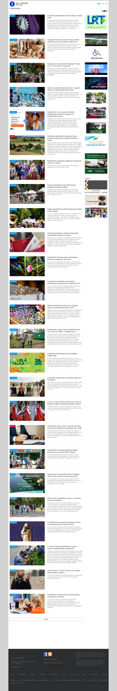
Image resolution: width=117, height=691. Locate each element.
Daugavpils (22, 674)
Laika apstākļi (45, 680)
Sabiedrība (53, 674)
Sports (63, 674)
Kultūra (95, 680)
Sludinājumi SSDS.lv (16, 683)
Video (84, 674)
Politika (32, 674)
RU (104, 3)
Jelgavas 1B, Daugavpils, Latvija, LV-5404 (24, 661)
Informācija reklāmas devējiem (53, 663)
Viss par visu (74, 674)
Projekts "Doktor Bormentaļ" (30, 680)
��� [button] (46, 619)
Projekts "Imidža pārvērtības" (71, 680)
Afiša (52, 680)
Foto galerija (103, 680)
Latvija (12, 674)
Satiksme (58, 680)
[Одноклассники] (106, 11)
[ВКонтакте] (103, 11)
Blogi (90, 680)
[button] (106, 3)
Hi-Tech (84, 680)
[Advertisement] (58, 636)
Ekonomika (94, 674)
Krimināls (42, 674)
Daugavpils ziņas (15, 680)
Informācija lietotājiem (50, 659)
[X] (104, 11)
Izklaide (104, 674)
